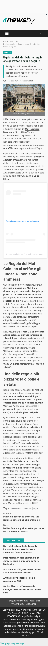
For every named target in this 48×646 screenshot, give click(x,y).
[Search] (41, 33)
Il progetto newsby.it (17, 600)
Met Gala (27, 508)
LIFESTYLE (7, 52)
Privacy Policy (17, 603)
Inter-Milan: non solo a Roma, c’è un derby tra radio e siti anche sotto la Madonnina (21, 561)
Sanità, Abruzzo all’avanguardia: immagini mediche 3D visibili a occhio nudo (22, 589)
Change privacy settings (12, 643)
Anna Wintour (16, 508)
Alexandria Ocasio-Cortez (16, 172)
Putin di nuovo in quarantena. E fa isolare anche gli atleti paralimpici (21, 516)
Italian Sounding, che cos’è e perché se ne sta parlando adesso (23, 528)
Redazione (9, 81)
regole (35, 508)
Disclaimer (31, 603)
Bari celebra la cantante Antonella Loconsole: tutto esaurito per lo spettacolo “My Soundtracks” (20, 549)
